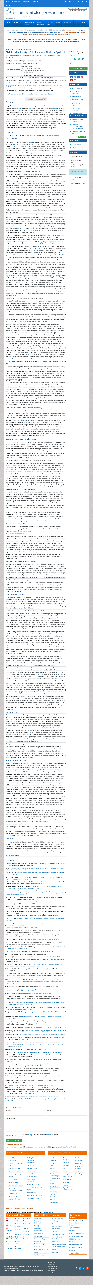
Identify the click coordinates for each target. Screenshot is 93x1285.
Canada (19, 1221)
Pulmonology (79, 1160)
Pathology (66, 1182)
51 (23, 676)
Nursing (65, 1168)
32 (36, 420)
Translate (83, 10)
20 (63, 255)
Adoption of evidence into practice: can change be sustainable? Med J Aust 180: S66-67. (40, 1052)
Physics (29, 1190)
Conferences (26, 1)
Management (61, 34)
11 (46, 208)
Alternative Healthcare (41, 1249)
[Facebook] (76, 1268)
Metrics (77, 22)
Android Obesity (77, 88)
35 (50, 446)
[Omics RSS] (74, 1)
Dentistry (52, 1168)
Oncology (65, 1174)
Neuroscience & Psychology (31, 1180)
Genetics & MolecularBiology (39, 1243)
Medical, (82, 32)
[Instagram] (87, 1268)
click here (49, 1134)
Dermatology (54, 1171)
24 (53, 333)
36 (13, 453)
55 (24, 772)
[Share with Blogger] (75, 80)
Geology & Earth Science (34, 1158)
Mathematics (31, 1171)
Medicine (52, 1199)
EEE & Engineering (74, 1239)
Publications (16, 1)
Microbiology (54, 1202)
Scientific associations (71, 32)
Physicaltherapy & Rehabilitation (67, 1189)
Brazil (10, 1239)
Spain (18, 1218)
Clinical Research (52, 1164)
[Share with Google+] (82, 77)
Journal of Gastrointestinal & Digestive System (77, 126)
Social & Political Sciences (34, 1195)
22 (56, 324)
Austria (27, 1221)
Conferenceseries (51, 39)
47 (60, 672)
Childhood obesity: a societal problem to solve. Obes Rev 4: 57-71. (40, 1096)
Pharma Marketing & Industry (75, 1224)
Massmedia (72, 1250)
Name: (8, 1110)
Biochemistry (12, 1160)
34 (43, 435)
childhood (47, 121)
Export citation (76, 144)
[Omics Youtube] (82, 1)
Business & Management (15, 1171)
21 (30, 317)
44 (49, 645)
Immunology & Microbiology (31, 1161)
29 (45, 393)
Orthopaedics (67, 1179)
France (19, 1226)
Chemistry (11, 1176)
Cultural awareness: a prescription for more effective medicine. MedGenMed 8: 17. (38, 957)
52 (13, 679)
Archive (58, 22)
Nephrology (66, 1162)
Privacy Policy (53, 1266)
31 (45, 417)
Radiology (78, 1163)
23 (51, 333)
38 (20, 483)
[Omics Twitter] (66, 1)
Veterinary (72, 1242)
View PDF (29, 99)
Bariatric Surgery (77, 96)
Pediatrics (66, 1185)
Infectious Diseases (53, 1195)
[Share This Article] (75, 59)
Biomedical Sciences (14, 1168)
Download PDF (40, 99)
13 (45, 237)
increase (54, 108)
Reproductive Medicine (79, 1167)
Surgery (77, 1171)
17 (40, 242)
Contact (8, 5)
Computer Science (13, 1182)
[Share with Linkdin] (78, 77)
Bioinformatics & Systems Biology (15, 1164)
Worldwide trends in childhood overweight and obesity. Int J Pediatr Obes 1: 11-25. (43, 1027)
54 (25, 739)
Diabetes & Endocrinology (54, 1175)
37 (15, 453)
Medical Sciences (32, 1174)
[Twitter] (80, 1268)
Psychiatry (78, 1158)
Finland (27, 1224)
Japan (10, 1236)
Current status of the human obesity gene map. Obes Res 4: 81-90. (41, 923)
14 (7, 246)
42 (23, 629)
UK (9, 1233)
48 (38, 674)
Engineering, (43, 34)
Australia (8, 1223)
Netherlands (10, 1248)
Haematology (54, 1186)
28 (20, 380)
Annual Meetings (48, 1212)
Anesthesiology (54, 1158)
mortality (26, 112)
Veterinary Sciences (33, 1198)
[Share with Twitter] (75, 77)
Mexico (27, 1231)
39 (16, 603)
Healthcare (53, 1189)
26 (28, 354)
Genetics (52, 1183)
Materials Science (32, 1168)
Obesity (30, 108)
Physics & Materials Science (77, 1233)
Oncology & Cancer (57, 1218)
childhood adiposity (21, 106)
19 (34, 250)
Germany (9, 1230)
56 (7, 778)
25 (63, 337)
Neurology (66, 1165)
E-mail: (49, 1110)
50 (21, 676)
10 (46, 199)
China (19, 1224)
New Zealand (17, 1243)
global (19, 121)
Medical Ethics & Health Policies (57, 1238)
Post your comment (78, 68)
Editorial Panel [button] (17, 22)
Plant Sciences (31, 1192)
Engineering (11, 1188)
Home (7, 1)
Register (35, 1)
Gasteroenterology (55, 1179)
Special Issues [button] (67, 22)
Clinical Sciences (13, 1179)
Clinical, (25, 34)
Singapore (18, 1234)
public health (18, 108)
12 (20, 228)
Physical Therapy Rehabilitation (57, 1227)
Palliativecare (56, 1242)
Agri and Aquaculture (14, 1158)
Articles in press (50, 23)
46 (52, 665)
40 (21, 616)
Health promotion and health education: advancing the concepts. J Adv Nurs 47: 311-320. (42, 1035)
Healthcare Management (38, 1229)
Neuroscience (38, 1233)
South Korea (9, 1243)
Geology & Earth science (76, 1253)
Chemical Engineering (14, 1174)
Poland (27, 1218)
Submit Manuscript (40, 23)
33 (22, 431)
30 (12, 398)
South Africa (18, 1238)
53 (30, 732)
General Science (12, 1196)
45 (26, 658)
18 (40, 246)
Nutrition (65, 1171)
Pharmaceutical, (33, 34)
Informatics (30, 1165)
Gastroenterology (39, 1239)
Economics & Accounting (15, 1185)
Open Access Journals (70, 30)
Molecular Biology (65, 1159)
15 (9, 246)
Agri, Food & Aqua (74, 1228)
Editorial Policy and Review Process (53, 1270)
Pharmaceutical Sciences (34, 1187)
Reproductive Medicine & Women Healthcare (59, 1245)
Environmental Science (76, 1236)
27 (29, 377)
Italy (9, 1225)
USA (9, 1218)
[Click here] (57, 1)
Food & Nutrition (12, 1193)
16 (39, 242)
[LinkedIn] (83, 1268)
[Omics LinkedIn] (70, 1)
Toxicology (78, 1174)
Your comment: (11, 1118)
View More (81, 137)
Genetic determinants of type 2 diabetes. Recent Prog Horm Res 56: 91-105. (41, 939)
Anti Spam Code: (11, 1135)
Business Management (76, 1247)
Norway (27, 1234)
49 (58, 674)
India (18, 1229)
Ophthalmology (67, 1176)
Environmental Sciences (15, 1190)
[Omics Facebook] (62, 1)
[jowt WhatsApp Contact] (87, 1)
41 (20, 624)
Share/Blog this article (78, 147)
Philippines (18, 1248)
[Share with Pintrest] (71, 80)
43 (25, 629)
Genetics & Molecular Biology (14, 1200)
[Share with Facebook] (71, 77)
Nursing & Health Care (33, 1184)
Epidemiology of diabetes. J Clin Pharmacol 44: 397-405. (36, 993)
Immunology (53, 1192)
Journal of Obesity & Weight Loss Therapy (40, 94)
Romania (25, 1239)
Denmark (25, 1228)
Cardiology (53, 1160)
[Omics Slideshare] (78, 1)
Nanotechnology (32, 1176)
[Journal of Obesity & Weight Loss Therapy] (10, 12)
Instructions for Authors (29, 23)
